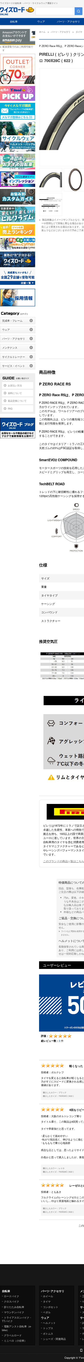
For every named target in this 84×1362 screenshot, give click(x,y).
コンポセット (50, 1307)
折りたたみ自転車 (14, 1307)
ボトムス (48, 1333)
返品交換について (17, 400)
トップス (48, 1328)
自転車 (14, 21)
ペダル (47, 1312)
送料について (15, 393)
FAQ (10, 408)
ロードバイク (11, 1296)
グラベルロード (13, 1335)
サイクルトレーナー (13, 357)
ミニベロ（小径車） (15, 1340)
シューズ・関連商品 (54, 1339)
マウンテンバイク (14, 1312)
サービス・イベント (13, 366)
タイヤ (47, 1301)
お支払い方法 (15, 385)
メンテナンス (9, 347)
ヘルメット (49, 1323)
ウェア (41, 21)
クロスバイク (11, 1301)
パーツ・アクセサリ (68, 21)
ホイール (48, 1296)
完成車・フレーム (12, 320)
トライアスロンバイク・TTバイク (17, 1319)
